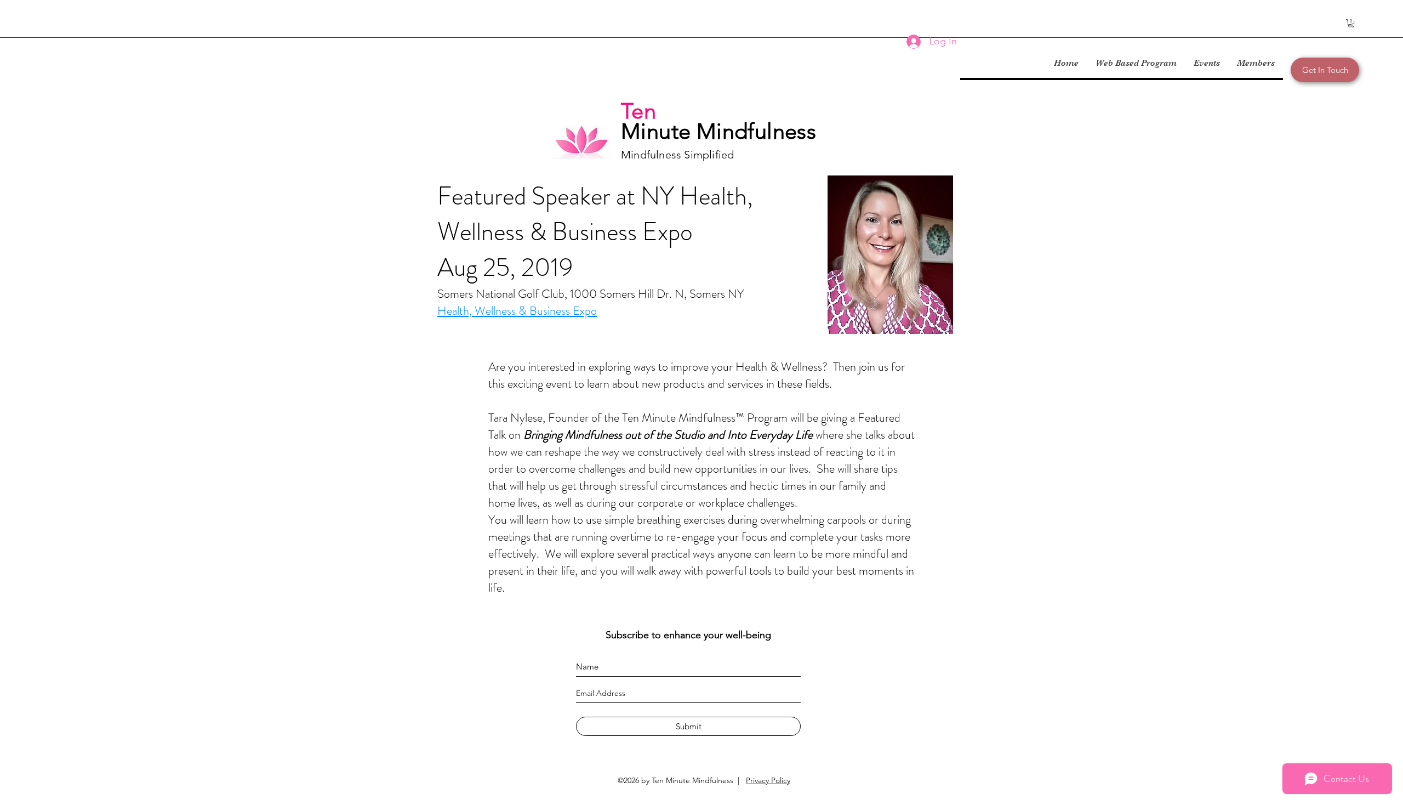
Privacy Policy (768, 780)
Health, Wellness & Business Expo (517, 310)
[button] (1351, 23)
